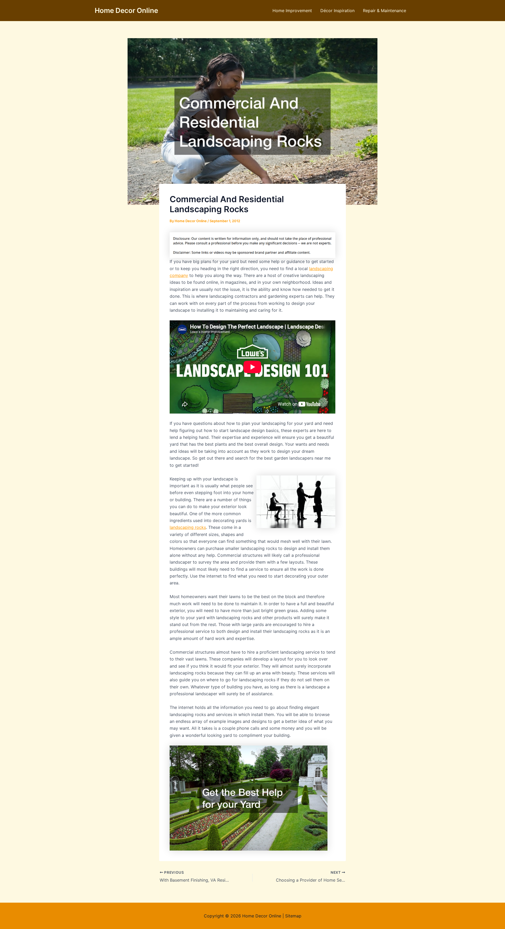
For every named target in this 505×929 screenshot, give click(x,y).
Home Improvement (292, 10)
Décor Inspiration (337, 10)
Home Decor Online (126, 10)
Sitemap (293, 915)
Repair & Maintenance (384, 10)
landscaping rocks (188, 527)
